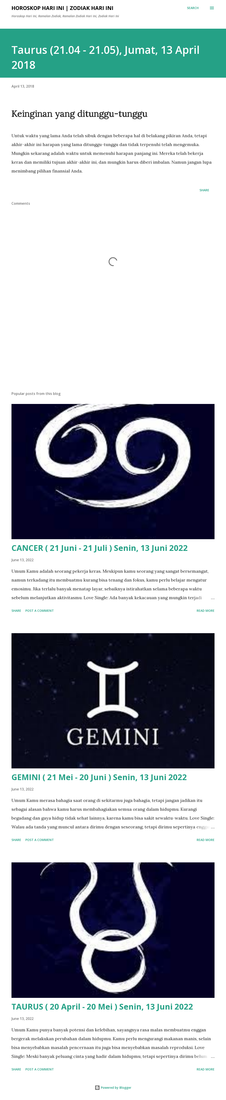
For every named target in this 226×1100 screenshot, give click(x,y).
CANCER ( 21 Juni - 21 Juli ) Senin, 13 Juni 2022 (99, 547)
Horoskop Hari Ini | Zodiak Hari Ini (62, 7)
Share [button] (204, 190)
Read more (206, 610)
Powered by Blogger (115, 1087)
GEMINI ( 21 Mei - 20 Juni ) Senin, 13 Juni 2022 (99, 777)
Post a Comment (39, 610)
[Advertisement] (113, 353)
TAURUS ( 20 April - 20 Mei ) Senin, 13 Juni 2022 (102, 1006)
